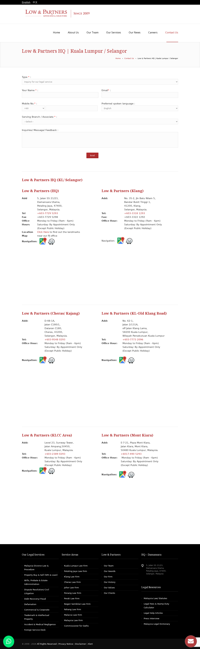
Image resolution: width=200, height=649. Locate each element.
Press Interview (151, 618)
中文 (35, 2)
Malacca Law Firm (73, 615)
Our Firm (108, 577)
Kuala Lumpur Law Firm (76, 566)
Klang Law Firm (72, 577)
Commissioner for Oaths (76, 626)
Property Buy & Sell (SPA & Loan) (41, 575)
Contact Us (129, 58)
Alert (90, 644)
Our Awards (109, 571)
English (26, 2)
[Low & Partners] (100, 14)
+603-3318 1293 (134, 213)
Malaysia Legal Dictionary (157, 624)
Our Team (109, 566)
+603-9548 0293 (55, 339)
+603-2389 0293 (55, 454)
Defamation (30, 604)
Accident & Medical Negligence (40, 624)
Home (118, 58)
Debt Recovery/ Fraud (35, 599)
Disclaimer (80, 644)
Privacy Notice (65, 644)
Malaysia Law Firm (73, 620)
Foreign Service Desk (35, 630)
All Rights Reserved (47, 644)
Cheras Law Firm (72, 582)
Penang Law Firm (72, 593)
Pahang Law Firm (72, 609)
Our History (109, 582)
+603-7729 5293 (48, 213)
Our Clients (109, 593)
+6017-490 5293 (131, 454)
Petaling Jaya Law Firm (75, 571)
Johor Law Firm (71, 587)
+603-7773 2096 (132, 339)
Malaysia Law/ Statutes (155, 598)
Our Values (109, 587)
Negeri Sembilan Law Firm (77, 604)
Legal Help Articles (153, 613)
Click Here (43, 232)
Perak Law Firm (72, 598)
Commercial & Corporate (36, 610)
